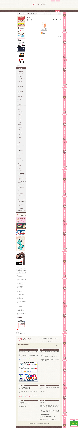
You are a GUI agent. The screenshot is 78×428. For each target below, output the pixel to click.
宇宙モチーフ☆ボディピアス (21, 199)
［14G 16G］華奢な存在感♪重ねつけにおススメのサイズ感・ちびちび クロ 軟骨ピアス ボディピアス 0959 (44, 30)
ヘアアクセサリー (21, 150)
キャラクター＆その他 (20, 127)
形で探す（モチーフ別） (21, 96)
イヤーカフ (19, 139)
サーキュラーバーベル (20, 86)
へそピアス (20, 104)
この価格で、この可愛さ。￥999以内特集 (22, 179)
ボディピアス (50, 338)
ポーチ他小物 (19, 158)
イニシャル (43, 13)
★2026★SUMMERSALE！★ (21, 175)
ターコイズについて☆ (19, 309)
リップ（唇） (19, 122)
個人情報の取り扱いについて (46, 423)
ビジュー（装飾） (20, 111)
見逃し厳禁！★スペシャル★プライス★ (22, 211)
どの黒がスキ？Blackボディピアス (22, 202)
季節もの (19, 129)
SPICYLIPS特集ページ (21, 173)
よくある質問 (30, 423)
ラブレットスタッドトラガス (21, 78)
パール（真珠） (20, 124)
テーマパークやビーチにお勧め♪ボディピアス (22, 182)
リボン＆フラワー (20, 114)
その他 (19, 148)
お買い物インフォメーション (21, 275)
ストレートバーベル (20, 73)
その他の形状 (19, 88)
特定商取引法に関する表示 (38, 423)
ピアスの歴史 (18, 297)
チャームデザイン (20, 76)
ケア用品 (20, 165)
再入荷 (37, 13)
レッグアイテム (20, 170)
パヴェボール (19, 109)
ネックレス (19, 137)
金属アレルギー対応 (20, 91)
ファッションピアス (20, 94)
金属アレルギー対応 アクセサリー (22, 146)
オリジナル (46, 13)
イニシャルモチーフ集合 (21, 193)
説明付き (28, 19)
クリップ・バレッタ (20, 153)
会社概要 (33, 423)
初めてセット (19, 163)
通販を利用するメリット (20, 298)
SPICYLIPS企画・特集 (20, 310)
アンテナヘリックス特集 (21, 187)
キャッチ (57, 13)
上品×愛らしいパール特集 (21, 195)
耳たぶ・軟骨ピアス (44, 338)
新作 (49, 13)
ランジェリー (20, 168)
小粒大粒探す (19, 99)
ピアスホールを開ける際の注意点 (21, 294)
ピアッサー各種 (21, 160)
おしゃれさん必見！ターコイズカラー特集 (22, 205)
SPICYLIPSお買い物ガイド (20, 276)
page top (59, 36)
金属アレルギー (53, 13)
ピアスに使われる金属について (20, 306)
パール (39, 13)
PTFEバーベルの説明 (19, 287)
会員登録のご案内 (19, 283)
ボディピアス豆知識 (20, 291)
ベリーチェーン (20, 106)
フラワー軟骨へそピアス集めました (22, 197)
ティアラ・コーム (20, 155)
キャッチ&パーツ (20, 132)
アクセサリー (20, 134)
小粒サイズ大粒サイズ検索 (20, 286)
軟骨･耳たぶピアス (21, 71)
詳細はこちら (57, 345)
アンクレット (19, 142)
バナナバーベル (20, 83)
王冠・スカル (19, 119)
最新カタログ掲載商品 (20, 208)
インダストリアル (20, 81)
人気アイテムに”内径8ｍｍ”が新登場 (22, 190)
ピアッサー (19, 101)
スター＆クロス (20, 116)
